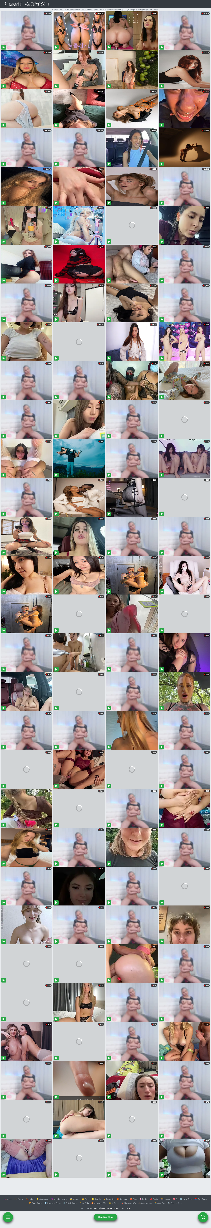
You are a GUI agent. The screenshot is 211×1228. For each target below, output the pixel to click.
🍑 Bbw (133, 1199)
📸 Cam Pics (159, 1203)
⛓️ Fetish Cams (70, 1203)
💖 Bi (175, 1199)
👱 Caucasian (42, 1199)
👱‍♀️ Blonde (96, 1199)
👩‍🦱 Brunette (108, 1199)
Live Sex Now (105, 1217)
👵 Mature (74, 1199)
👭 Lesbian (165, 1199)
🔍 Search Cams (175, 1203)
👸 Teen (85, 1199)
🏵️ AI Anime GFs (98, 1203)
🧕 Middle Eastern (59, 1199)
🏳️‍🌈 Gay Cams (201, 1199)
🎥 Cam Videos (145, 1203)
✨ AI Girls (84, 1203)
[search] (203, 1217)
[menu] (8, 1217)
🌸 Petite (143, 1199)
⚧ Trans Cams (35, 1203)
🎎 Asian (8, 1199)
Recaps (109, 1208)
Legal (128, 1208)
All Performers (119, 1208)
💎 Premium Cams (52, 1203)
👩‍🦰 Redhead (122, 1199)
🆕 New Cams (186, 1199)
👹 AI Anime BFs (128, 1203)
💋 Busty (154, 1199)
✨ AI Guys (114, 1203)
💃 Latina (30, 1199)
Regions (97, 1208)
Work (103, 1208)
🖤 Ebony (19, 1199)
